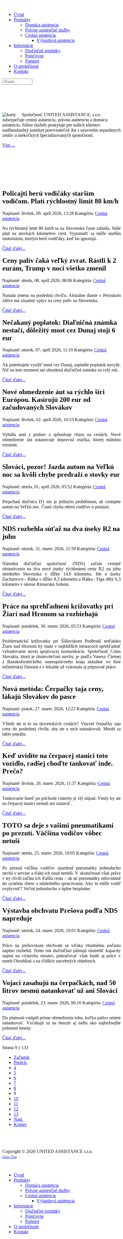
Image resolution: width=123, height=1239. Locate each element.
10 (16, 1098)
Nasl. (18, 1119)
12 (16, 1108)
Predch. (20, 1062)
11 (16, 1103)
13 (16, 1114)
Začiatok (21, 1057)
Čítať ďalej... (13, 248)
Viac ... (8, 145)
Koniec (20, 1124)
